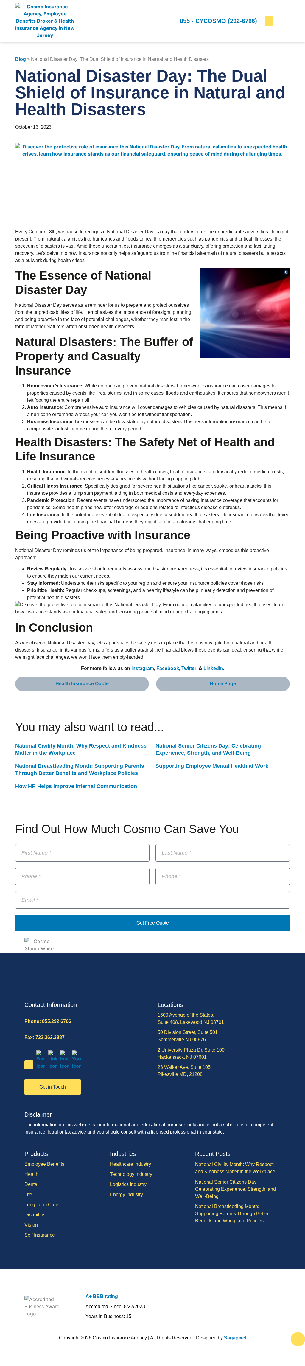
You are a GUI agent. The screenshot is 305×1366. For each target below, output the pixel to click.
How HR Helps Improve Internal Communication (76, 786)
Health (31, 1174)
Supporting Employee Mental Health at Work (211, 766)
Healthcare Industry (130, 1164)
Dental (31, 1184)
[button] (269, 21)
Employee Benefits (44, 1164)
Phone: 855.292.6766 (47, 1021)
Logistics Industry (128, 1184)
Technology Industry (131, 1174)
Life (28, 1194)
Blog (20, 59)
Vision (31, 1224)
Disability (34, 1214)
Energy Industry (126, 1194)
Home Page (223, 683)
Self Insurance (39, 1235)
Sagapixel (235, 1337)
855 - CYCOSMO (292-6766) (218, 21)
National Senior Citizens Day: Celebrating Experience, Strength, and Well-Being (235, 1189)
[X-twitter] (28, 1064)
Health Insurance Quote (82, 683)
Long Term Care (41, 1204)
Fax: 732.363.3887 (44, 1037)
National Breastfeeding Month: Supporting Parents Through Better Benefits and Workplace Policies (232, 1213)
